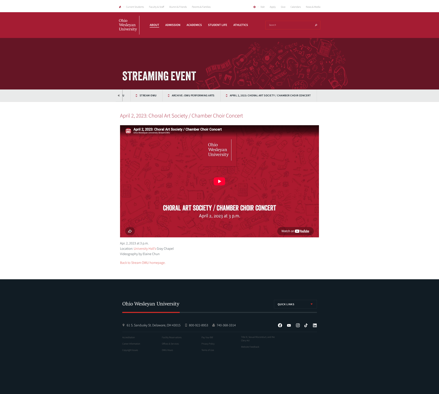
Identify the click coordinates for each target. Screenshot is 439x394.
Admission (172, 25)
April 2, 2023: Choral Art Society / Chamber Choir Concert (270, 95)
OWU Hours (167, 350)
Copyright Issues (130, 350)
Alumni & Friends (178, 7)
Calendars (295, 7)
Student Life (217, 25)
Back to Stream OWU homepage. (142, 262)
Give (283, 7)
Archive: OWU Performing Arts (193, 95)
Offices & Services (170, 344)
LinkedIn (315, 325)
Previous (118, 95)
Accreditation (128, 337)
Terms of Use (207, 350)
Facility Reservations (172, 337)
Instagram (298, 325)
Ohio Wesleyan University (129, 29)
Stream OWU (148, 95)
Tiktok (306, 325)
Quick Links (286, 304)
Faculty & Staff (156, 7)
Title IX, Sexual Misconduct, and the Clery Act (258, 338)
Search (316, 25)
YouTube (289, 325)
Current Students (135, 7)
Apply (273, 7)
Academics (194, 25)
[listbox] (295, 304)
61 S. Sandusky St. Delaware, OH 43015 (154, 325)
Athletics (240, 25)
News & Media (313, 7)
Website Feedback (250, 347)
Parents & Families (201, 7)
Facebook (280, 325)
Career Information (131, 344)
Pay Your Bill (207, 337)
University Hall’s (145, 248)
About (154, 25)
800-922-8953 (198, 325)
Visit (262, 7)
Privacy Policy (208, 344)
